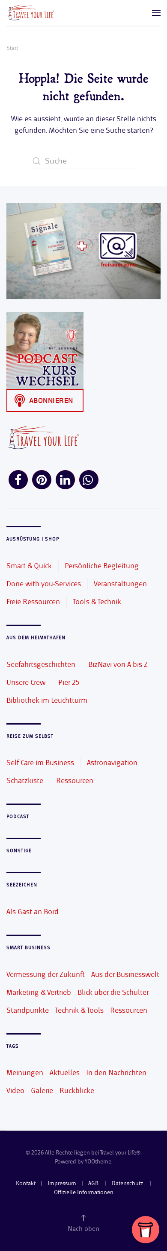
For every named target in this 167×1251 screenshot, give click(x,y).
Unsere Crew (25, 682)
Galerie (42, 1090)
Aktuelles (65, 1072)
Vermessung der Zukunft (45, 974)
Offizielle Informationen (83, 1192)
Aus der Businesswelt (125, 974)
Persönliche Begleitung (102, 565)
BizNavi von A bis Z (118, 664)
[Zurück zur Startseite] (30, 13)
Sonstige (19, 850)
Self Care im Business (40, 762)
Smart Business (28, 947)
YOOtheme (98, 1161)
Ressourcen (74, 780)
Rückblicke (77, 1090)
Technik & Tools (79, 1010)
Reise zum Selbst (30, 736)
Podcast (17, 816)
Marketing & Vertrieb (38, 992)
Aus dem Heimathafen (36, 637)
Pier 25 (68, 682)
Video (15, 1090)
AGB (94, 1183)
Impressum (62, 1183)
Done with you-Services (43, 583)
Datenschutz (128, 1183)
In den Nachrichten (116, 1072)
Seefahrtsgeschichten (40, 664)
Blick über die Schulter (113, 992)
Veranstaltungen (120, 583)
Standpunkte (27, 1010)
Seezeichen (21, 885)
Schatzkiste (24, 780)
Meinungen (24, 1072)
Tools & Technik (97, 601)
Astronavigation (112, 762)
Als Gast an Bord (32, 911)
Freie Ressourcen (33, 601)
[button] (156, 13)
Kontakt (26, 1183)
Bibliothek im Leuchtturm (46, 700)
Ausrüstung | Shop (32, 539)
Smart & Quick (29, 565)
